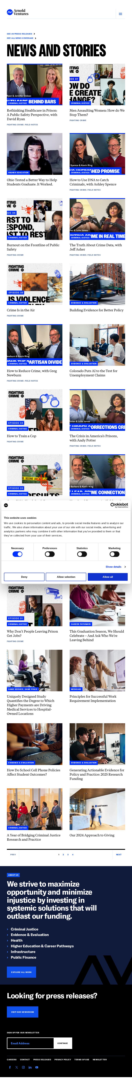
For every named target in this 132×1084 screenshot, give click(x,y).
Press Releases (42, 1059)
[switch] (50, 554)
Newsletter (100, 1059)
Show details (113, 566)
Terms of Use (81, 1059)
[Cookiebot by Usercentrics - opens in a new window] (113, 505)
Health (17, 940)
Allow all (108, 576)
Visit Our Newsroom (22, 1012)
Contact (25, 1059)
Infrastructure (23, 951)
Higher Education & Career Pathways (42, 946)
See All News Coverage (20, 38)
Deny (24, 576)
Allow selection (66, 576)
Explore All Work (21, 972)
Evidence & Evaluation (30, 934)
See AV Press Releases (19, 34)
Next (119, 854)
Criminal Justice (24, 929)
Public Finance (23, 957)
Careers (12, 1059)
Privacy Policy (62, 1059)
